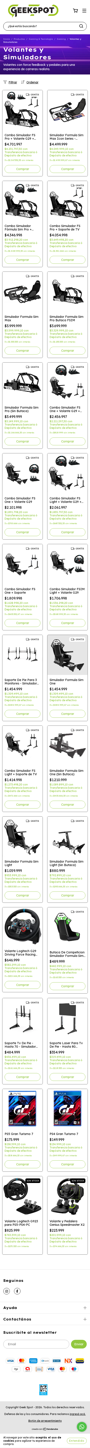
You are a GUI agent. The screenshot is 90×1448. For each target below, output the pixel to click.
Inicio (6, 39)
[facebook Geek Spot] (17, 1291)
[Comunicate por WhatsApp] (82, 1427)
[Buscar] (81, 26)
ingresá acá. (78, 1414)
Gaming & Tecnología (41, 39)
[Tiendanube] (45, 1429)
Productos (19, 39)
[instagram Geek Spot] (6, 1291)
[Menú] (84, 11)
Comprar (22, 169)
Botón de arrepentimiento (45, 1420)
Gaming (61, 39)
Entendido (76, 1440)
